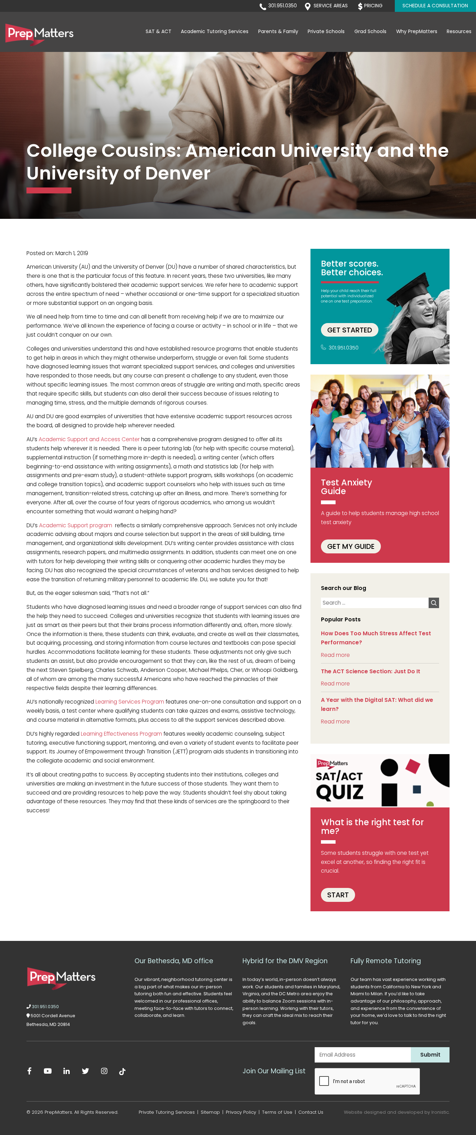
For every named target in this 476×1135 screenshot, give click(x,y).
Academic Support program (75, 525)
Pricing (373, 5)
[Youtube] (47, 1071)
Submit (430, 1054)
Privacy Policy (241, 1112)
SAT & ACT (158, 31)
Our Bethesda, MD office (174, 961)
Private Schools (326, 31)
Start (338, 895)
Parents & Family (278, 31)
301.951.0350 (282, 5)
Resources (459, 31)
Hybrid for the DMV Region (285, 961)
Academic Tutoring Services (214, 31)
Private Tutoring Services (167, 1112)
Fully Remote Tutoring (386, 961)
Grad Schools (370, 31)
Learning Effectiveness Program (121, 733)
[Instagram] (104, 1071)
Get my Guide (351, 546)
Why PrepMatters (416, 31)
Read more (335, 655)
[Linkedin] (66, 1071)
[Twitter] (85, 1071)
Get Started (349, 330)
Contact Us (310, 1112)
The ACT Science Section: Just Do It (370, 671)
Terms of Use (277, 1112)
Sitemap (210, 1112)
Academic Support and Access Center (89, 439)
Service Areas (331, 5)
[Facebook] (29, 1071)
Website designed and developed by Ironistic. (397, 1112)
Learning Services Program (129, 701)
